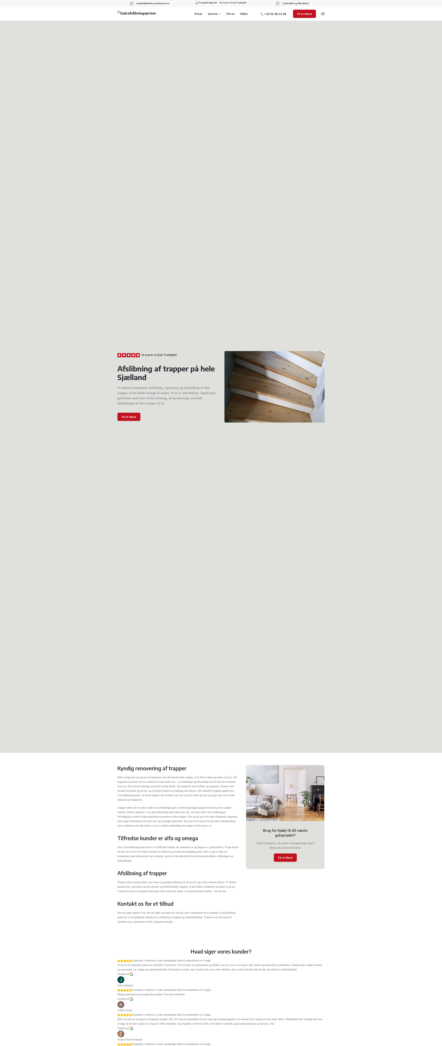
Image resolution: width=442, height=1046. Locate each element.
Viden (244, 14)
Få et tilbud (304, 13)
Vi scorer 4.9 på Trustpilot (232, 2)
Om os (230, 14)
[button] (323, 14)
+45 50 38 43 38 (275, 14)
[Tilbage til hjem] (139, 14)
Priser (199, 14)
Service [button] (213, 14)
